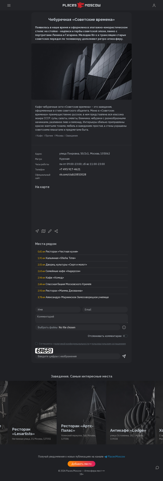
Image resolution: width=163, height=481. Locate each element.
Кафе (40, 135)
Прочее (49, 135)
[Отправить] (124, 356)
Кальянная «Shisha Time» (57, 258)
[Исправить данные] (50, 230)
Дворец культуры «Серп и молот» (62, 264)
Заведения (72, 135)
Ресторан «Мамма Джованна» (60, 290)
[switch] (125, 336)
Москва (60, 135)
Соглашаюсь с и (82, 343)
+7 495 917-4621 (70, 169)
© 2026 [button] (81, 470)
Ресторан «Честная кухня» (58, 251)
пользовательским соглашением (109, 343)
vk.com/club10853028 (72, 174)
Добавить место (81, 463)
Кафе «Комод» (51, 277)
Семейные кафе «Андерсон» (59, 271)
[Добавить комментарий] (157, 467)
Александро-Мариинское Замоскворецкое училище (73, 297)
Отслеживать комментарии (104, 336)
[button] (37, 230)
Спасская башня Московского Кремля (64, 284)
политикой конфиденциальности (71, 343)
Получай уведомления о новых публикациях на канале (81, 456)
